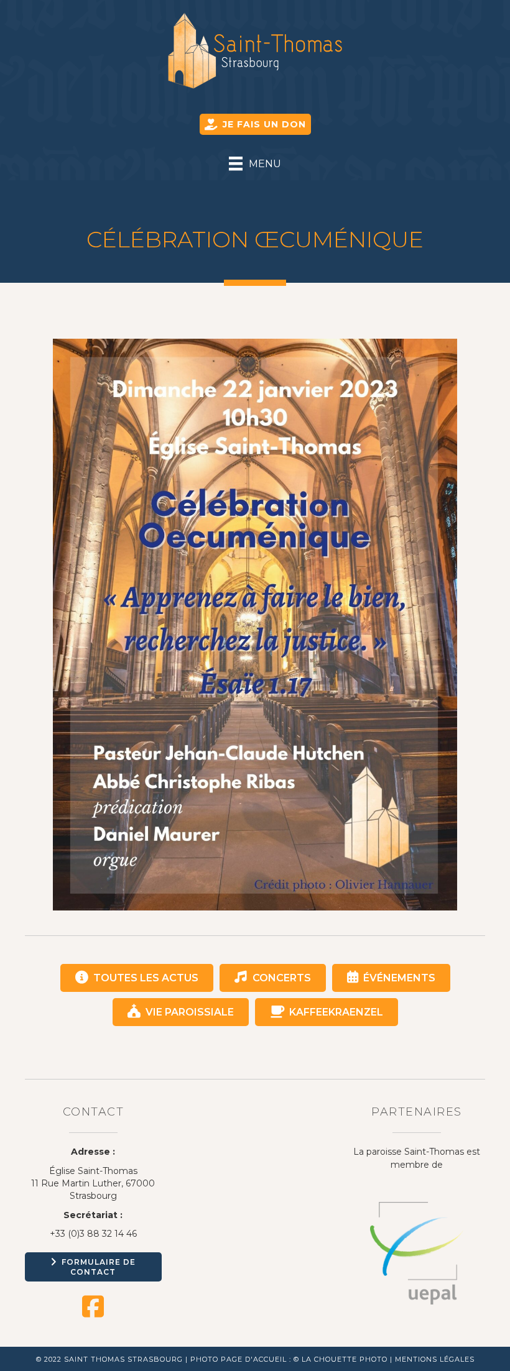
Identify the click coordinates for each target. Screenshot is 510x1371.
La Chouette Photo (344, 1359)
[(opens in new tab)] (416, 1252)
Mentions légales (435, 1359)
